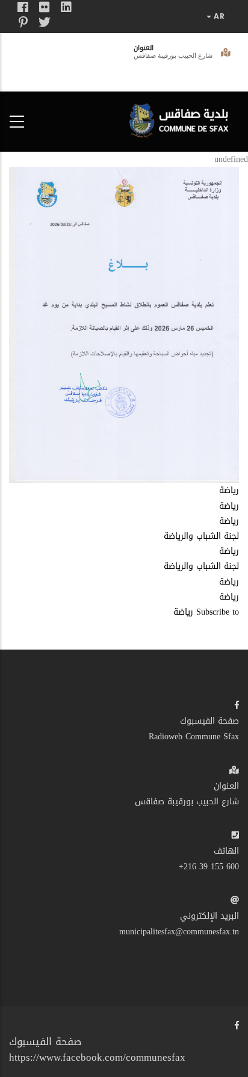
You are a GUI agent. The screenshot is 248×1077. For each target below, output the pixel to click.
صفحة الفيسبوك (209, 721)
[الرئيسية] (182, 119)
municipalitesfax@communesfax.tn (179, 931)
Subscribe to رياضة (206, 612)
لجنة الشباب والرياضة (201, 536)
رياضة (229, 490)
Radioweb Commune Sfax (194, 736)
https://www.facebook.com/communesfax (97, 1057)
